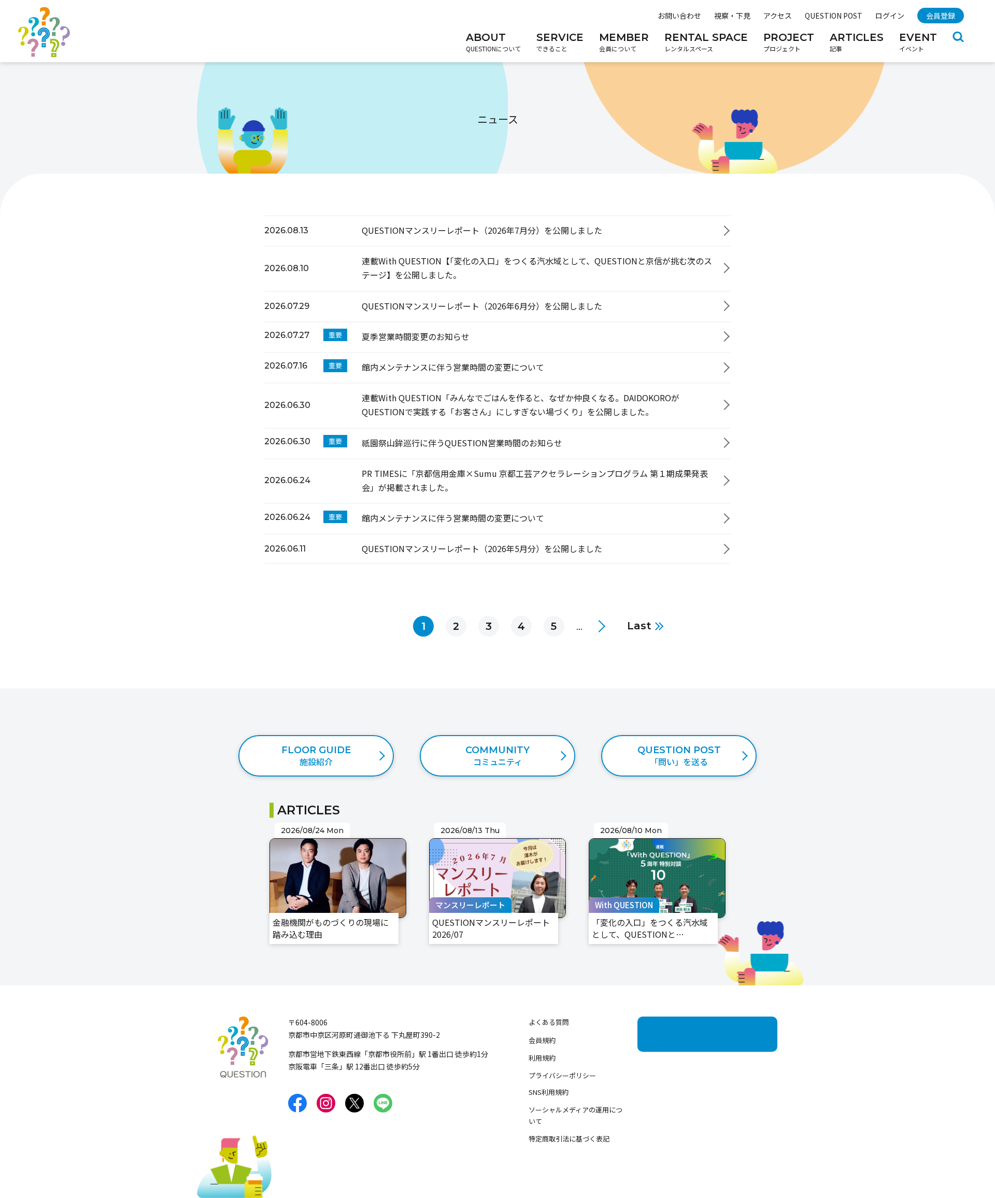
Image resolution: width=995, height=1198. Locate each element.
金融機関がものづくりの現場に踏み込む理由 (335, 836)
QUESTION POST (833, 15)
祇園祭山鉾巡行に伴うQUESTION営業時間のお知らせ (364, 434)
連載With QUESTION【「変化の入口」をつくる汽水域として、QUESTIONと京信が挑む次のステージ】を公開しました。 (489, 252)
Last (639, 626)
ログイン (889, 15)
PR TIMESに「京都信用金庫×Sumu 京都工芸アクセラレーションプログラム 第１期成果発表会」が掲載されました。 (483, 465)
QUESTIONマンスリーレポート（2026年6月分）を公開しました (384, 297)
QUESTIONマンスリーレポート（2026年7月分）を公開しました (384, 222)
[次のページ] (599, 626)
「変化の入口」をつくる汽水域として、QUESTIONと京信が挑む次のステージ (655, 843)
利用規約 (542, 1058)
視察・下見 (732, 15)
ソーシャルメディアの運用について (575, 1115)
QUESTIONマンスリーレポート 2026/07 (492, 836)
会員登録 (940, 15)
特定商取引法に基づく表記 (569, 1139)
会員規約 (542, 1040)
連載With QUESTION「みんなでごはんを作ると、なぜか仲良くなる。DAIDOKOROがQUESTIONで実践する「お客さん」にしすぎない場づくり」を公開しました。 (494, 396)
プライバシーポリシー (562, 1075)
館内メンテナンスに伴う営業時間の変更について (355, 359)
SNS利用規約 (548, 1092)
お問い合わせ (679, 15)
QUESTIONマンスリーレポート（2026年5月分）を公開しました (384, 540)
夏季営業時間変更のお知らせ (318, 328)
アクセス (777, 15)
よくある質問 (549, 1022)
